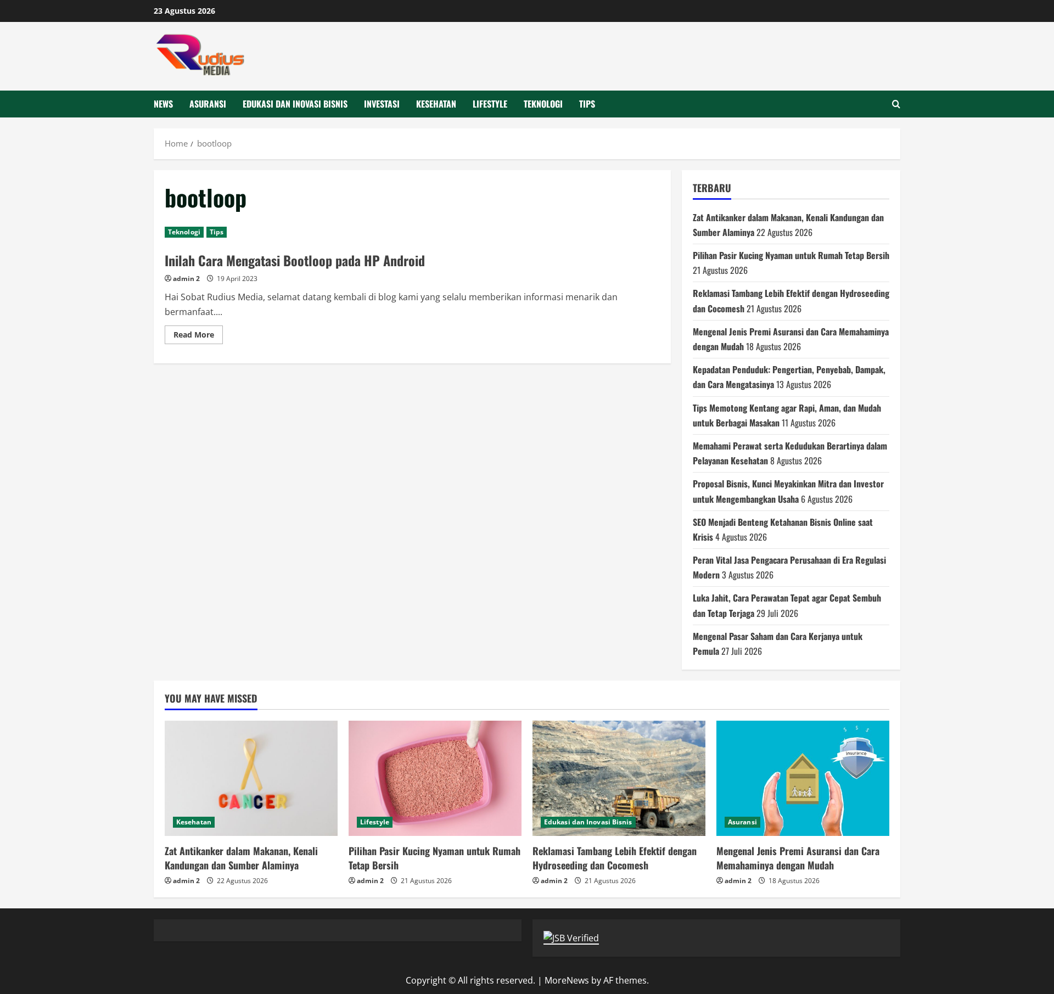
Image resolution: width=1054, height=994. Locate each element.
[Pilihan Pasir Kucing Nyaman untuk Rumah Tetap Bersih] (435, 778)
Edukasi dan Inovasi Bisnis (295, 103)
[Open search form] (896, 104)
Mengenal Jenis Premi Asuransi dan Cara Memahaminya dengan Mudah (797, 858)
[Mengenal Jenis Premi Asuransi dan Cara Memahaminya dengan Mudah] (802, 778)
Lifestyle (490, 103)
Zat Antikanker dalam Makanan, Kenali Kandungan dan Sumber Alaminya (241, 858)
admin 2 (186, 278)
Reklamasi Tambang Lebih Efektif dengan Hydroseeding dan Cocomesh (614, 858)
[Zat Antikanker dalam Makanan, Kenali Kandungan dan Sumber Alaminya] (251, 778)
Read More (198, 336)
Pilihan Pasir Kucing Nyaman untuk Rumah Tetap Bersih (791, 255)
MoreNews (567, 980)
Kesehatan (436, 103)
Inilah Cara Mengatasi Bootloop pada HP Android (295, 260)
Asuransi (207, 103)
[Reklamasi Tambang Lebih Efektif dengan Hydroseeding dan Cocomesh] (618, 778)
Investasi (382, 103)
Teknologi (543, 103)
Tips (587, 103)
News (163, 103)
